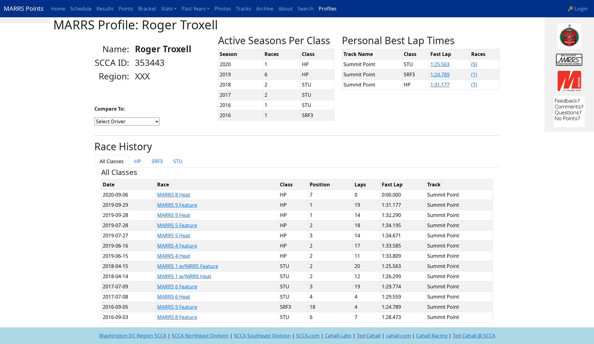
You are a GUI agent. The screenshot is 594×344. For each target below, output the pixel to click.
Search (306, 8)
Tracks (243, 8)
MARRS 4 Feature (177, 245)
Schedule (81, 8)
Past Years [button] (194, 8)
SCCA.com (308, 335)
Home (58, 8)
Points (125, 8)
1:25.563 (440, 64)
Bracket (147, 8)
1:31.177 (440, 84)
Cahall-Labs (338, 335)
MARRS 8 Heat (173, 194)
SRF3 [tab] (157, 161)
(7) (474, 84)
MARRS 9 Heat (173, 215)
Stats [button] (167, 8)
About (285, 8)
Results (105, 8)
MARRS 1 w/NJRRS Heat (184, 276)
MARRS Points (24, 8)
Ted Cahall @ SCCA (474, 335)
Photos (222, 8)
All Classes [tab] (112, 161)
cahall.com (398, 335)
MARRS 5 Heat (173, 235)
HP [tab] (137, 161)
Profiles (328, 8)
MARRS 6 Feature (177, 286)
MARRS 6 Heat (173, 296)
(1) (474, 74)
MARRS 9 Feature (177, 205)
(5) (474, 64)
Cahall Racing (431, 335)
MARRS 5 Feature (177, 225)
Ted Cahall (369, 335)
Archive (264, 8)
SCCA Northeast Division (200, 335)
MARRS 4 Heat (173, 256)
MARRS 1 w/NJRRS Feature (187, 266)
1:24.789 (440, 74)
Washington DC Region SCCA (132, 335)
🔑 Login (577, 8)
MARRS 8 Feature (177, 317)
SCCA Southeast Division (262, 335)
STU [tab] (178, 161)
